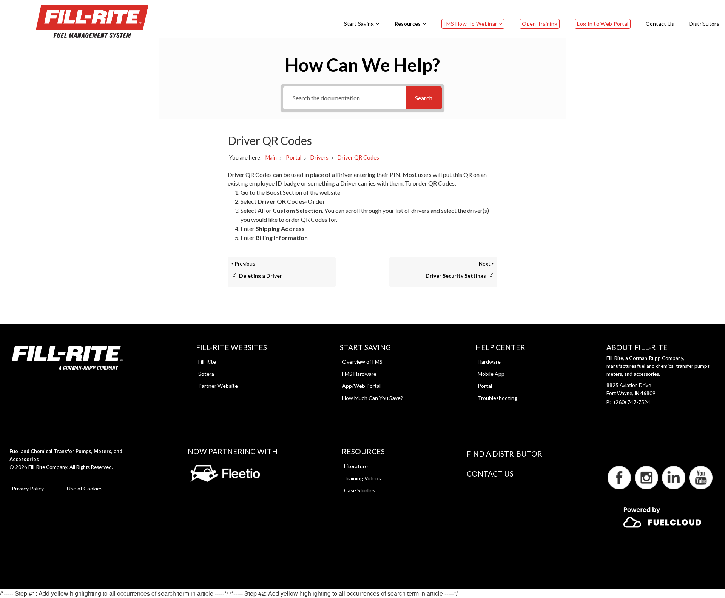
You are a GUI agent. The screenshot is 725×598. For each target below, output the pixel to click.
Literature (356, 466)
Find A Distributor (504, 453)
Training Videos (362, 478)
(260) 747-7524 (632, 402)
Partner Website (218, 386)
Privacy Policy (28, 488)
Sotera (206, 373)
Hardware (489, 361)
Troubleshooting (497, 398)
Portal (485, 386)
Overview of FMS (362, 361)
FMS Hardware (359, 373)
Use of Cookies (85, 488)
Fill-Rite (207, 361)
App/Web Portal (361, 386)
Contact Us (490, 473)
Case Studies (359, 490)
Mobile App (491, 373)
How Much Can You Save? (372, 398)
